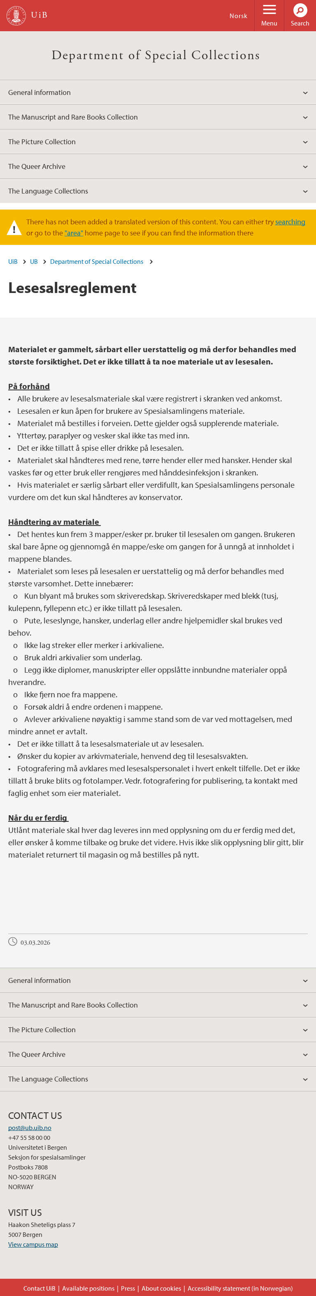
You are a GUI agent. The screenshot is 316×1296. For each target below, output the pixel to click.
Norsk (239, 16)
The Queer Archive (36, 166)
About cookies (161, 1288)
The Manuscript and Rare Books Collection (73, 117)
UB (34, 261)
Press (128, 1288)
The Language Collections (48, 191)
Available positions (88, 1288)
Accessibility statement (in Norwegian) (240, 1288)
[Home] (16, 15)
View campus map (33, 1244)
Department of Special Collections (158, 55)
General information (39, 92)
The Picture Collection (42, 141)
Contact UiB (39, 1288)
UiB (13, 261)
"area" (74, 233)
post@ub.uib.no (29, 1127)
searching (290, 221)
